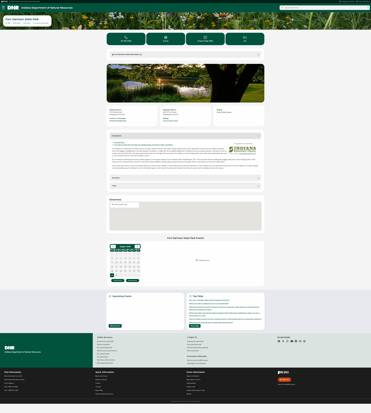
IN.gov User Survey (101, 376)
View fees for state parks (195, 341)
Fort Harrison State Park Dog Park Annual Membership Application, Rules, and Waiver (143, 145)
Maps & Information (193, 376)
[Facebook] (278, 341)
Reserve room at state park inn (107, 350)
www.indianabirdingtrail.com (247, 154)
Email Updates (191, 383)
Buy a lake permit (102, 357)
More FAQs (195, 326)
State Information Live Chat (13, 376)
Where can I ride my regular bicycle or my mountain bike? (209, 303)
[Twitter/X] (283, 341)
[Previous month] (113, 246)
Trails (114, 186)
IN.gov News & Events (193, 379)
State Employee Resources (104, 394)
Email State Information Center (14, 379)
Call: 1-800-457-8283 (11, 387)
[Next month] (137, 246)
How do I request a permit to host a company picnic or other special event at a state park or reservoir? (225, 319)
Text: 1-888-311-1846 (11, 390)
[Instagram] (287, 341)
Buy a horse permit (103, 353)
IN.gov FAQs (99, 390)
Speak (284, 379)
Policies (97, 383)
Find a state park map (194, 344)
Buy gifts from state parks (105, 341)
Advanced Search (101, 379)
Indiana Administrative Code (196, 390)
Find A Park (26, 23)
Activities (116, 178)
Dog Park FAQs (119, 142)
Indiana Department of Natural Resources (47, 7)
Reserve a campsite (103, 344)
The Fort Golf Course (170, 121)
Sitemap (98, 387)
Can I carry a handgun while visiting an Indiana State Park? (209, 300)
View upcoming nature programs (197, 347)
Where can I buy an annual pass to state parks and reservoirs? (211, 322)
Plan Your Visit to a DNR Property (197, 360)
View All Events (132, 280)
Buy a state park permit (104, 347)
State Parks (16, 23)
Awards (189, 394)
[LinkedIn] (295, 341)
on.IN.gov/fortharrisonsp (117, 121)
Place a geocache (193, 350)
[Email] (300, 341)
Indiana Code (191, 387)
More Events (115, 326)
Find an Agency (9, 383)
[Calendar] (304, 341)
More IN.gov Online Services (106, 360)
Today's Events (118, 280)
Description (116, 136)
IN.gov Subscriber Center (105, 363)
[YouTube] (291, 341)
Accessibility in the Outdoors (196, 363)
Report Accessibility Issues (286, 384)
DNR (9, 23)
